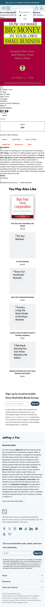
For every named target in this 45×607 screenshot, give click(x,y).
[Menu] (3, 8)
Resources (6, 581)
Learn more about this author (12, 501)
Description (4, 147)
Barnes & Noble (30, 139)
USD (25, 15)
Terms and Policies (9, 587)
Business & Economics (9, 182)
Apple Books (16, 139)
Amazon (4, 139)
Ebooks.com (19, 144)
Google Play (6, 144)
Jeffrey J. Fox (7, 89)
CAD (25, 19)
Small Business (26, 182)
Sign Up (35, 404)
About (4, 575)
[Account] (36, 8)
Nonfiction (4, 178)
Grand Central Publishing (9, 103)
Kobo (29, 144)
